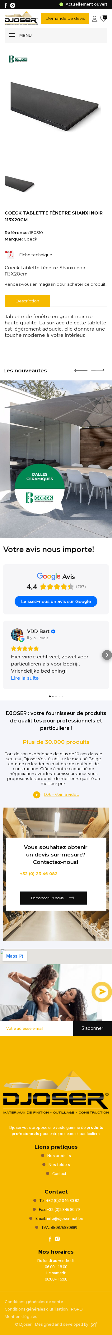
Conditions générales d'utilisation (36, 1309)
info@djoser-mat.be (65, 1218)
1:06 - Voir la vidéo (61, 794)
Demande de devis (65, 18)
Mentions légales (21, 1316)
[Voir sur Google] (17, 634)
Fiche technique (35, 254)
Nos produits (59, 1155)
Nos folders (59, 1164)
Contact (59, 1173)
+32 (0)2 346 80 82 (62, 1200)
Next (98, 368)
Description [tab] (27, 300)
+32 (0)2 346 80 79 (63, 1209)
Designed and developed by (61, 1324)
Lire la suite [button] (25, 678)
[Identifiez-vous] (94, 18)
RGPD (77, 1309)
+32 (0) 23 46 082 (39, 873)
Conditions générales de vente (34, 1301)
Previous (81, 368)
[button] (5, 655)
